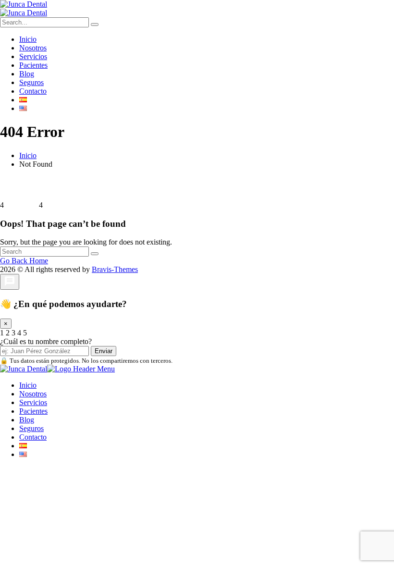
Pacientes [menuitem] (33, 411)
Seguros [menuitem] (31, 428)
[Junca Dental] (23, 4)
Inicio (28, 155)
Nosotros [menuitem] (33, 394)
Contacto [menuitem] (33, 437)
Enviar (103, 351)
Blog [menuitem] (26, 420)
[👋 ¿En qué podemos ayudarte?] (9, 282)
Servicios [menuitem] (33, 402)
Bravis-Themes (115, 269)
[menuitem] (23, 446)
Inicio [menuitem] (28, 385)
